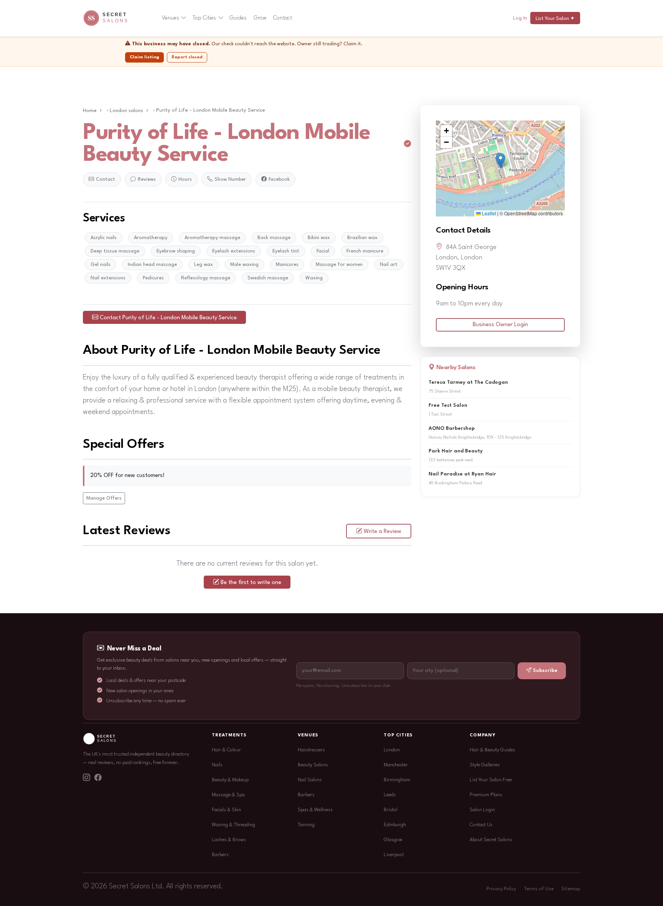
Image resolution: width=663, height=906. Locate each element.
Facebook (279, 179)
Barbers (220, 854)
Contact (282, 18)
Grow (260, 18)
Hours (185, 179)
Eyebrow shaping (176, 251)
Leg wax (203, 264)
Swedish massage (267, 278)
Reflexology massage (205, 278)
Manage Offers (104, 498)
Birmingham (397, 779)
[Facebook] (97, 778)
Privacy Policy (501, 889)
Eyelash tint (285, 251)
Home (90, 110)
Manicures (287, 264)
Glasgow (393, 839)
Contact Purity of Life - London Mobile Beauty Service (168, 318)
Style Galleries (485, 764)
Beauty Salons (313, 764)
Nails (217, 764)
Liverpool (394, 854)
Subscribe (545, 670)
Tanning (306, 824)
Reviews (147, 179)
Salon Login (482, 809)
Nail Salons (310, 779)
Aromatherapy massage (212, 237)
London (392, 750)
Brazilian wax (362, 237)
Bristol (390, 809)
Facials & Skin (226, 809)
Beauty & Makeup (230, 779)
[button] (500, 160)
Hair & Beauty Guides (492, 750)
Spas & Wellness (315, 809)
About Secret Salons (491, 839)
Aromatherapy (150, 237)
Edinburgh (395, 824)
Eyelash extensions (233, 251)
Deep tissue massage (115, 251)
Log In (520, 18)
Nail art (388, 264)
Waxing (314, 278)
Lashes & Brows (229, 839)
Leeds (390, 794)
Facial (323, 251)
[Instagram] (86, 778)
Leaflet (488, 213)
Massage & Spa (228, 794)
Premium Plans (486, 794)
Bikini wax (319, 237)
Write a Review (382, 532)
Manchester (396, 764)
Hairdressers (311, 750)
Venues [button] (170, 18)
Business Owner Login (500, 325)
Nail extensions (108, 278)
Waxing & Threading (233, 824)
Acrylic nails (104, 237)
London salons (126, 110)
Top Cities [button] (204, 18)
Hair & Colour (226, 750)
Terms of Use (539, 889)
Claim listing (144, 57)
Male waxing (244, 264)
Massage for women (339, 264)
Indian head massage (152, 264)
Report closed (187, 57)
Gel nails (100, 264)
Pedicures (153, 278)
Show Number (230, 179)
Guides (238, 18)
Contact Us (481, 824)
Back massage (273, 237)
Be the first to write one (251, 583)
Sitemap (570, 889)
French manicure (364, 251)
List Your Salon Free (491, 779)
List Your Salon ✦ (555, 18)
